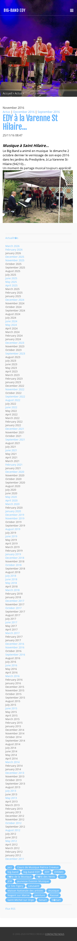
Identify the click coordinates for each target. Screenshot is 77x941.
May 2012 (11, 841)
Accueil (7, 93)
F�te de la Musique (20, 876)
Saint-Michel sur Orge (21, 900)
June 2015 (11, 708)
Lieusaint (33, 886)
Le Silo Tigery (15, 886)
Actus (18, 93)
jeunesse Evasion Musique (33, 881)
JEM (10, 881)
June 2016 (11, 665)
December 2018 (14, 557)
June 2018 (11, 579)
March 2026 (12, 246)
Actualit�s (11, 238)
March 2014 (12, 762)
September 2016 (49, 112)
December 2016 (24, 112)
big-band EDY (31, 872)
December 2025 (14, 256)
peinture (40, 895)
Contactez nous (54, 934)
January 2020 (13, 511)
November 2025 (14, 260)
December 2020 (14, 471)
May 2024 (11, 325)
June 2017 (11, 622)
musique (53, 890)
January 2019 (13, 554)
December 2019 (14, 514)
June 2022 (11, 407)
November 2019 (14, 518)
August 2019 (12, 529)
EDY (47, 872)
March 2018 (12, 590)
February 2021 (14, 464)
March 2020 (12, 504)
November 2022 (14, 389)
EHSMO (58, 872)
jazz (10, 867)
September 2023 (15, 353)
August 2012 (12, 830)
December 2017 (14, 600)
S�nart (56, 900)
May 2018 (11, 583)
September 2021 (15, 439)
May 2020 (11, 497)
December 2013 (14, 773)
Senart (43, 900)
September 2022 (15, 396)
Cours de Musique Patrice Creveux (38, 867)
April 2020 (11, 500)
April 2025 (11, 285)
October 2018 (13, 565)
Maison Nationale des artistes (25, 890)
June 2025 (11, 278)
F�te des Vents (46, 876)
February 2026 (14, 249)
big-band (13, 872)
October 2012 (13, 823)
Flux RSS (10, 908)
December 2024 (14, 299)
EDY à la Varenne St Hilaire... (30, 122)
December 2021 (14, 428)
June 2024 (11, 321)
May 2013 (11, 798)
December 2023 (14, 342)
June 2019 (11, 536)
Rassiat (54, 895)
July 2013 (10, 790)
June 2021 (11, 450)
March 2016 (12, 676)
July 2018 (10, 575)
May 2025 (11, 282)
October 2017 (13, 608)
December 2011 (14, 859)
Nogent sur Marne (19, 895)
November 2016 (14, 647)
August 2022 (12, 400)
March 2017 (12, 633)
